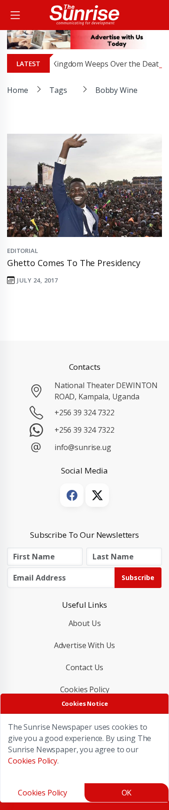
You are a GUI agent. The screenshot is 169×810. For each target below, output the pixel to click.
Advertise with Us (84, 645)
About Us (85, 623)
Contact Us (85, 667)
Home (17, 90)
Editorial (22, 250)
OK (127, 792)
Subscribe (138, 577)
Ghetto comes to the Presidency (73, 262)
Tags (58, 90)
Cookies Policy (84, 689)
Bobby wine (116, 90)
